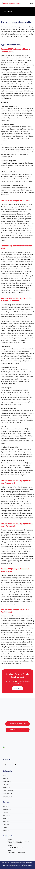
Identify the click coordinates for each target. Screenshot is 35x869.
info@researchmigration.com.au (16, 852)
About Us (5, 778)
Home (4, 775)
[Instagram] (10, 765)
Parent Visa (6, 818)
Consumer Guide (7, 796)
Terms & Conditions (8, 790)
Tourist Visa (6, 812)
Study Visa (6, 806)
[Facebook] (5, 765)
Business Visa (6, 815)
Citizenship (6, 824)
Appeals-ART (6, 830)
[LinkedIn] (15, 765)
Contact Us (6, 784)
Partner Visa (6, 821)
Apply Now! (17, 688)
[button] (18, 730)
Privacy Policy (6, 787)
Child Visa (5, 827)
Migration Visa (7, 809)
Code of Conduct (7, 793)
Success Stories (7, 781)
